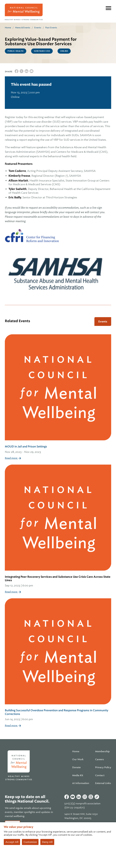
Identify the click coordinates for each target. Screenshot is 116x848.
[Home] (24, 12)
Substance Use (42, 51)
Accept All (11, 842)
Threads (91, 797)
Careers (99, 759)
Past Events (51, 27)
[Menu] (108, 8)
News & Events (22, 27)
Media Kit (77, 775)
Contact (99, 775)
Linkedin (78, 797)
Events (37, 27)
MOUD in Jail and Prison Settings (26, 449)
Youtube (72, 797)
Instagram (84, 797)
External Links (103, 783)
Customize (30, 842)
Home (8, 27)
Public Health (16, 51)
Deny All (47, 842)
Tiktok (97, 797)
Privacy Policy (103, 767)
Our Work (78, 759)
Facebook (66, 797)
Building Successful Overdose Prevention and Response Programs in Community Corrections (56, 715)
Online (64, 51)
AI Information (80, 783)
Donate (76, 767)
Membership (102, 751)
